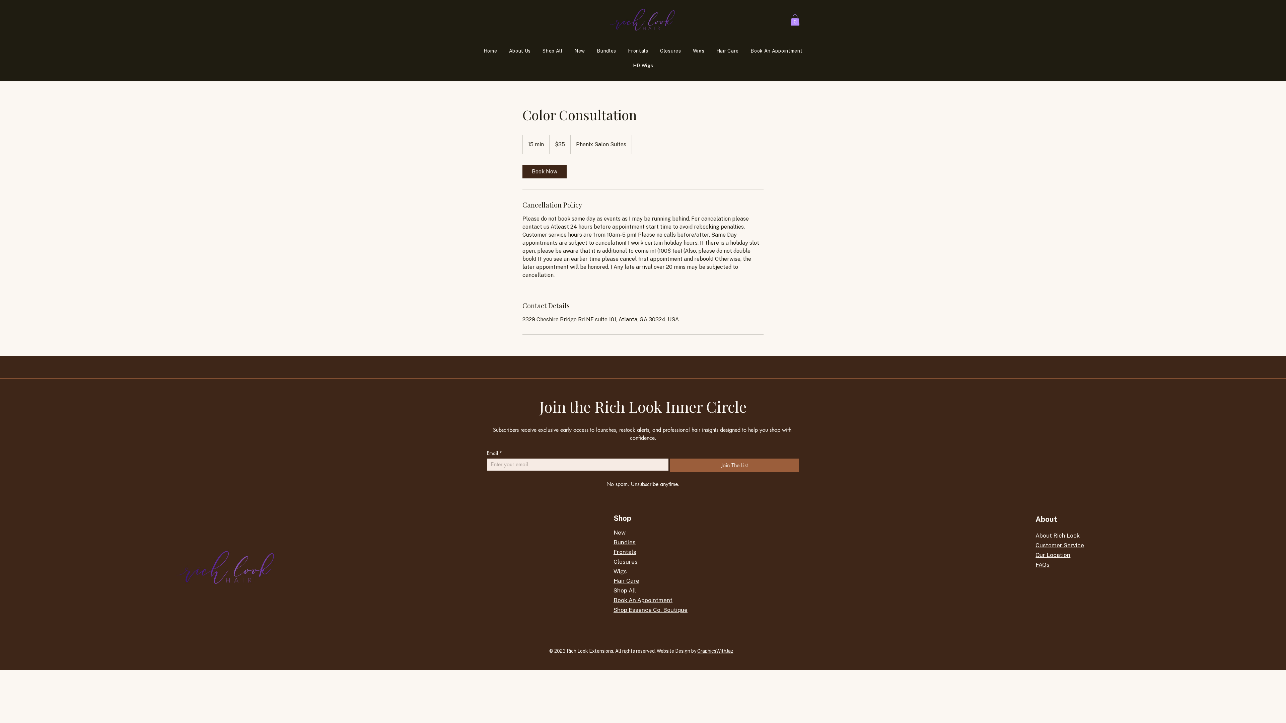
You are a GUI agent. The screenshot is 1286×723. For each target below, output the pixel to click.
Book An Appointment (643, 600)
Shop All (625, 590)
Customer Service (1059, 545)
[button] (795, 19)
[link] (544, 171)
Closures (626, 561)
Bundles (625, 542)
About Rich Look (1057, 535)
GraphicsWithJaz (715, 651)
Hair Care (626, 580)
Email (494, 453)
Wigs (620, 571)
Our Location (1052, 555)
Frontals (625, 552)
